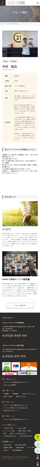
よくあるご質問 (21, 428)
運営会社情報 (20, 447)
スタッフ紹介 (8, 23)
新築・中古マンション (29, 393)
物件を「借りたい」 (21, 396)
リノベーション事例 (9, 431)
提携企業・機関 (8, 447)
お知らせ (6, 450)
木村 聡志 (14, 23)
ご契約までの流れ (8, 428)
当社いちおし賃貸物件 (10, 385)
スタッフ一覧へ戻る (20, 305)
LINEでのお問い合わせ (26, 436)
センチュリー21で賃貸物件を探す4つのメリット (17, 382)
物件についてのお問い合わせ (18, 433)
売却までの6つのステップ (11, 410)
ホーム (2, 23)
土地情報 (6, 393)
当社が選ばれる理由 (20, 445)
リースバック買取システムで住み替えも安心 (16, 408)
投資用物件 (16, 393)
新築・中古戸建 (8, 396)
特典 (5, 433)
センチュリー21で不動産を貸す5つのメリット (16, 419)
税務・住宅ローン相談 (25, 431)
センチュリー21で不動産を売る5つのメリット (16, 405)
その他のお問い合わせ (10, 436)
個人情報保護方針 (17, 450)
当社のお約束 (7, 445)
